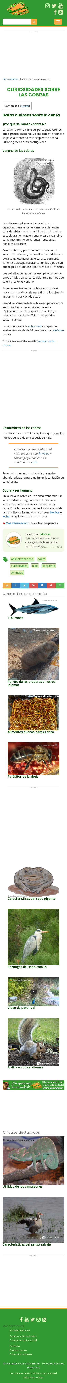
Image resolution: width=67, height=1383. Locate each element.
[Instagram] (38, 1320)
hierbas (44, 453)
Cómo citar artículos (20, 1354)
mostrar (24, 105)
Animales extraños (19, 1330)
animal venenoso (22, 559)
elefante (58, 330)
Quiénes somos (18, 1350)
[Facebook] (21, 1320)
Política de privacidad (45, 1373)
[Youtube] (26, 1320)
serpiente (49, 566)
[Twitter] (32, 1320)
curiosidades (19, 566)
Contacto (14, 1346)
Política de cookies (33, 1377)
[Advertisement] (33, 56)
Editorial (45, 534)
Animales (13, 79)
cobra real (34, 326)
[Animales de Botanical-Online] (19, 8)
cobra (41, 559)
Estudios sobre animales (23, 1336)
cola (34, 462)
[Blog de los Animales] (44, 1320)
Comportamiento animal (23, 1340)
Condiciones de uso (20, 1373)
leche (6, 516)
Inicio (5, 79)
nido (35, 566)
